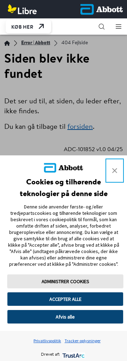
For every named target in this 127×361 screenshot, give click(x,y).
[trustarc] (73, 355)
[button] (101, 26)
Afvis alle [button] (65, 317)
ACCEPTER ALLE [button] (65, 299)
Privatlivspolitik (47, 340)
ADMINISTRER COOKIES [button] (65, 281)
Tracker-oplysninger (83, 340)
